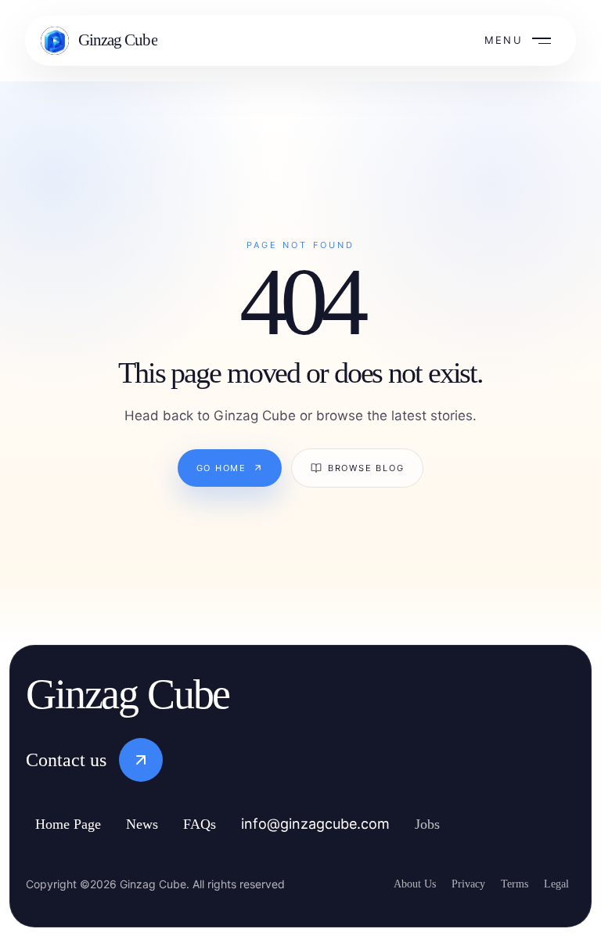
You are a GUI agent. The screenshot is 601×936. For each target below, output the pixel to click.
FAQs (221, 823)
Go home (219, 468)
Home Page (75, 823)
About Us (395, 883)
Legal (555, 883)
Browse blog (367, 468)
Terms (507, 883)
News (159, 823)
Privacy (454, 883)
